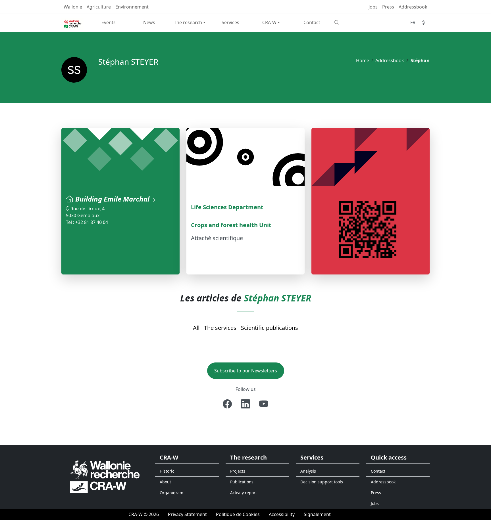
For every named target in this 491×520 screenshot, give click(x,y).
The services (220, 328)
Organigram (171, 492)
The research (188, 22)
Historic (167, 471)
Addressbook (413, 7)
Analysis (308, 471)
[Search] (352, 22)
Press (388, 7)
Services (230, 22)
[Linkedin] (245, 403)
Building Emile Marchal (113, 199)
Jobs (373, 7)
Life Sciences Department (227, 207)
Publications (241, 482)
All (196, 328)
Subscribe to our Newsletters (245, 371)
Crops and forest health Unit (231, 225)
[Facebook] (227, 403)
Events (108, 22)
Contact (311, 22)
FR (412, 22)
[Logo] (104, 476)
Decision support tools (321, 482)
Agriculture (99, 7)
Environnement (132, 7)
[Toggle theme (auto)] (424, 23)
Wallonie (73, 7)
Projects (237, 471)
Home (362, 60)
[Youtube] (263, 403)
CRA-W (269, 22)
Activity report (243, 492)
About (165, 482)
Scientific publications (269, 328)
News (149, 22)
